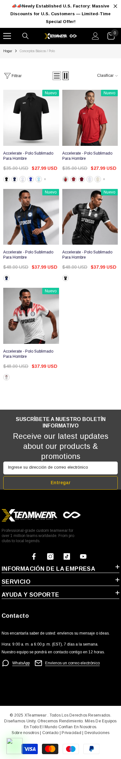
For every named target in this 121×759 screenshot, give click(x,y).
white (22, 179)
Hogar (7, 51)
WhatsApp (21, 663)
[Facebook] (33, 556)
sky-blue (38, 179)
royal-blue (30, 179)
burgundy (81, 179)
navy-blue (14, 179)
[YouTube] (83, 556)
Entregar (61, 482)
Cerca (115, 6)
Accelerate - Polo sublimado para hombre (28, 156)
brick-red (73, 179)
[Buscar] (25, 36)
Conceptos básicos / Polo (37, 51)
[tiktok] (66, 556)
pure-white (89, 179)
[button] (57, 76)
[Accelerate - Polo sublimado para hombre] (31, 118)
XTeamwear (35, 715)
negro (65, 278)
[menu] (7, 36)
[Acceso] (95, 36)
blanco (6, 179)
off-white (98, 179)
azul (6, 278)
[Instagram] (50, 556)
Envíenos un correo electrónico (72, 663)
